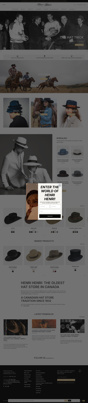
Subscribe (50, 216)
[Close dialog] (59, 185)
